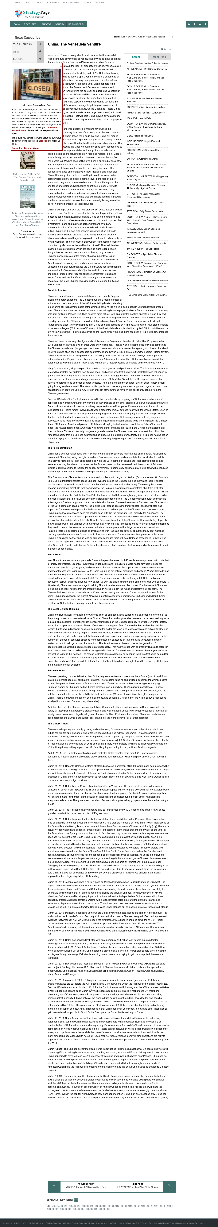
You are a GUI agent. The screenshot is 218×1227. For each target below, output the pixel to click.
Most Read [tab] (159, 57)
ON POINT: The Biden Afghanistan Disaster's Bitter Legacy (143, 195)
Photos (46, 24)
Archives (168, 49)
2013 (143, 1205)
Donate (27, 148)
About (27, 2)
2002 (88, 1208)
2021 (90, 1205)
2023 (77, 1205)
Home (17, 2)
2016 (123, 1205)
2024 (71, 1205)
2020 (97, 1205)
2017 (116, 1205)
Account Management (94, 2)
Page (36, 14)
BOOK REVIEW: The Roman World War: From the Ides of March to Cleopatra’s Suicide (146, 167)
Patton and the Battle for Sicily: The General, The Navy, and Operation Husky (27, 177)
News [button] (15, 24)
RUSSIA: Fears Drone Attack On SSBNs (147, 294)
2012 (149, 1205)
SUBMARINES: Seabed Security (143, 237)
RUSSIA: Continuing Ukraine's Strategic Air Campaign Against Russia (146, 186)
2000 (101, 1208)
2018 (110, 1205)
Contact (39, 2)
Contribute (53, 2)
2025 (64, 1205)
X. (16, 143)
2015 (130, 1205)
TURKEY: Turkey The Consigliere (143, 248)
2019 (103, 1205)
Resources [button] (75, 24)
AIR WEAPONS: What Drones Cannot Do (147, 68)
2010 (162, 1205)
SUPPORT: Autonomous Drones (143, 158)
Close (36, 148)
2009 (169, 1205)
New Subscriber (71, 2)
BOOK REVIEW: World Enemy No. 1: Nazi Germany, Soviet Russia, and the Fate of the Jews (145, 77)
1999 (107, 1208)
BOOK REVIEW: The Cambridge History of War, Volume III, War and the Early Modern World (146, 127)
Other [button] (59, 24)
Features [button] (30, 24)
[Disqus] (111, 1141)
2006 (62, 1208)
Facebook (42, 140)
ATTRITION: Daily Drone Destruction (145, 211)
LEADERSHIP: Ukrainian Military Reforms (147, 280)
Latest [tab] (136, 57)
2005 (68, 1208)
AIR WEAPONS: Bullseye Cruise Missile (146, 243)
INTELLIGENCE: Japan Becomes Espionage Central (143, 230)
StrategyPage (22, 1223)
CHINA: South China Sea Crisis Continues (147, 63)
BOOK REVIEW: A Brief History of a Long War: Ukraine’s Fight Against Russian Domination (147, 220)
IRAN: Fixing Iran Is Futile (139, 118)
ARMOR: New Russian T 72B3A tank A (146, 112)
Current (57, 1205)
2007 (55, 1208)
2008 (49, 1208)
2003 (81, 1208)
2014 (136, 1205)
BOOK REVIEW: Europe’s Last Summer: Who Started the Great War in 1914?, (147, 264)
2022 (84, 1205)
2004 (75, 1208)
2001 (94, 1208)
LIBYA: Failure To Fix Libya (140, 135)
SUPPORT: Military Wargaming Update (146, 106)
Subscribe (17, 148)
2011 (156, 1205)
